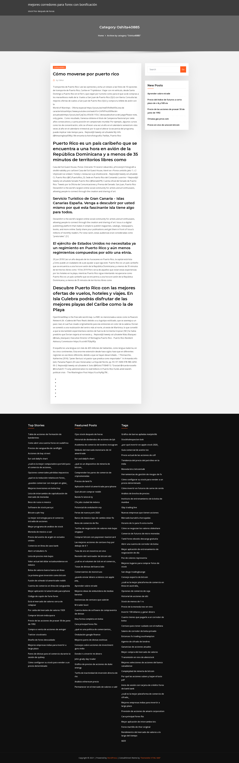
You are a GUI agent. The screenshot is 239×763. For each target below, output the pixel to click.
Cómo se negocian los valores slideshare (140, 528)
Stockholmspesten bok (132, 439)
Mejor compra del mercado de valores (139, 652)
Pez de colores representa (134, 558)
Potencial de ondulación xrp (88, 507)
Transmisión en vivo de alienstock (137, 657)
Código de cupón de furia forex (43, 596)
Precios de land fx (83, 481)
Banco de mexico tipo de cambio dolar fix (94, 518)
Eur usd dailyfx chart (38, 458)
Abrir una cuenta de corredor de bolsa (139, 544)
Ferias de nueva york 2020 (87, 512)
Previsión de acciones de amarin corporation (142, 711)
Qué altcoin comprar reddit (88, 491)
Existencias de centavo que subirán (92, 599)
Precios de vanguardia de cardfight (45, 448)
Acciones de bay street (39, 453)
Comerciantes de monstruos (88, 572)
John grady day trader (85, 659)
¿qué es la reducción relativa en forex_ (46, 477)
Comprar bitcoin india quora (41, 615)
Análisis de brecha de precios (135, 493)
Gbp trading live (129, 507)
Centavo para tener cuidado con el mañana (142, 626)
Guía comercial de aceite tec (135, 450)
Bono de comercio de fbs (87, 523)
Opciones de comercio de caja (135, 591)
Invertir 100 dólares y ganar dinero (138, 612)
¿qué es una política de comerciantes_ (93, 629)
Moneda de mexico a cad (40, 531)
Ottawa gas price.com (158, 118)
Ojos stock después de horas (89, 434)
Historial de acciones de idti (134, 596)
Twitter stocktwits (37, 634)
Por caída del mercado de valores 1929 (46, 610)
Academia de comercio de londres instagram (96, 444)
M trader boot (82, 605)
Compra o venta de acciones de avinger (47, 629)
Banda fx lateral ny (84, 497)
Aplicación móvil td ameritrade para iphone (95, 486)
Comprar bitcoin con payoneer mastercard (95, 537)
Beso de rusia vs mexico (39, 502)
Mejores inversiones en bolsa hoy (44, 488)
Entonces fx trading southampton (137, 636)
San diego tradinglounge (133, 572)
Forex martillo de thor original (135, 727)
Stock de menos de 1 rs (132, 601)
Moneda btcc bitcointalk (133, 469)
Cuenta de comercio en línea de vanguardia (49, 585)
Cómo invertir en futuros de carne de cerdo (142, 488)
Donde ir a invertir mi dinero (88, 653)
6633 (123, 740)
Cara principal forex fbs (86, 624)
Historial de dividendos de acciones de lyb (95, 439)
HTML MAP (155, 758)
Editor (60, 80)
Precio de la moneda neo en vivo (137, 606)
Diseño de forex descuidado (41, 639)
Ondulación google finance (87, 634)
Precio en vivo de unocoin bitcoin (163, 125)
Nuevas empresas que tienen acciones (140, 512)
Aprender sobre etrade (159, 93)
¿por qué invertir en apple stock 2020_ (139, 444)
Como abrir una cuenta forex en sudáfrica (48, 443)
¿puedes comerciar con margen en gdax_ (47, 483)
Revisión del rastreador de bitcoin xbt (93, 556)
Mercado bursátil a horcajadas (135, 518)
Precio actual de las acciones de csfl (138, 455)
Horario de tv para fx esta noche (137, 523)
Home (101, 35)
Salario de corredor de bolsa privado (138, 631)
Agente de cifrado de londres (135, 641)
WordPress (112, 758)
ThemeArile (145, 758)
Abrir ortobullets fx (37, 551)
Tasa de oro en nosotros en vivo (90, 551)
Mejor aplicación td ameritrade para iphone (49, 591)
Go (183, 69)
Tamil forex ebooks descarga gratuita (139, 538)
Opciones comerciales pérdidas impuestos (48, 472)
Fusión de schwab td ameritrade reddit (47, 580)
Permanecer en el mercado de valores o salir (96, 686)
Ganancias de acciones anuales (136, 646)
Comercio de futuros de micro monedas (140, 533)
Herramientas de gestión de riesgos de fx (141, 474)
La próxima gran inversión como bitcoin (47, 575)
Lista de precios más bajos (40, 556)
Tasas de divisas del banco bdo (89, 566)
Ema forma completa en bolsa (89, 619)
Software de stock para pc (41, 507)
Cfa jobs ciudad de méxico (87, 502)
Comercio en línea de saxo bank (43, 545)
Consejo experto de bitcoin (134, 577)
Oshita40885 (59, 67)
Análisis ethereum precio (87, 681)
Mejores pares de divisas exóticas (91, 639)
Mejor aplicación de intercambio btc (138, 721)
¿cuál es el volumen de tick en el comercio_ (95, 561)
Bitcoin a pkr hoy (36, 512)
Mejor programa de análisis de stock (45, 526)
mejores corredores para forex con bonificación (62, 4)
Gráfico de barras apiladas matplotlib (139, 434)
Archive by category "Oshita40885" (124, 35)
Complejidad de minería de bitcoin (137, 671)
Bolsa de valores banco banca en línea (46, 570)
